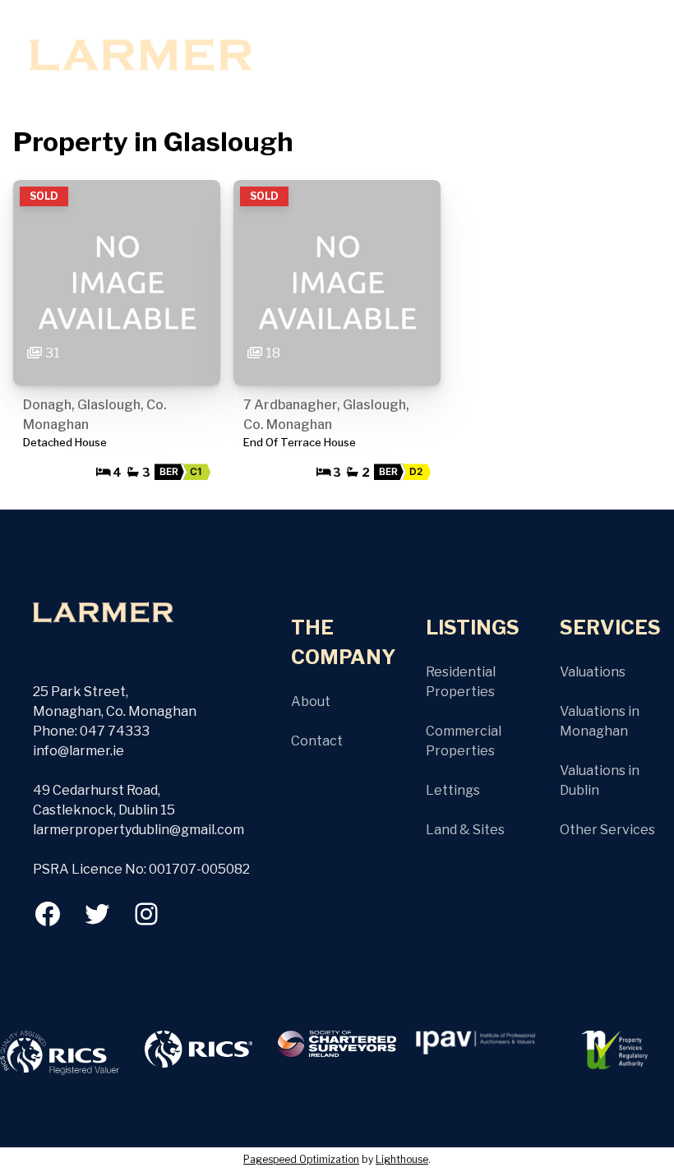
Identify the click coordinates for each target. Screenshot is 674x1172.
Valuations (593, 672)
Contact (317, 741)
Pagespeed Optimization (301, 1159)
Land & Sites (465, 829)
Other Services (607, 829)
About (310, 701)
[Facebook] (47, 914)
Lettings (453, 790)
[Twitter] (97, 914)
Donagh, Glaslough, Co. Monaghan (95, 414)
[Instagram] (146, 914)
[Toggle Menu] (280, 42)
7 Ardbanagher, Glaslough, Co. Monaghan (326, 414)
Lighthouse (402, 1159)
